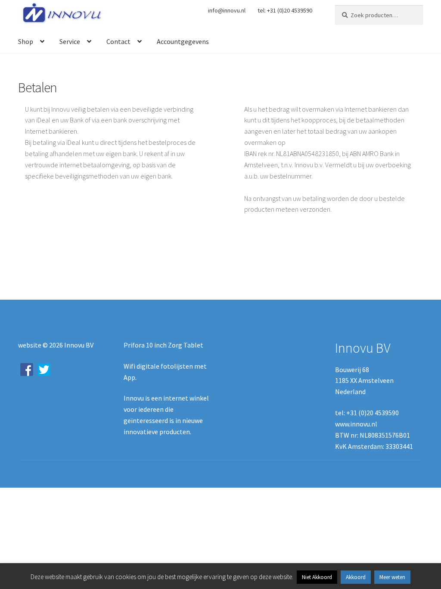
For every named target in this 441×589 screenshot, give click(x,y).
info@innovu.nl (226, 10)
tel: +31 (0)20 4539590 (285, 10)
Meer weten (392, 577)
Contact (118, 41)
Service (69, 41)
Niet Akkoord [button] (317, 577)
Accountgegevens (183, 41)
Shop (25, 41)
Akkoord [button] (356, 577)
